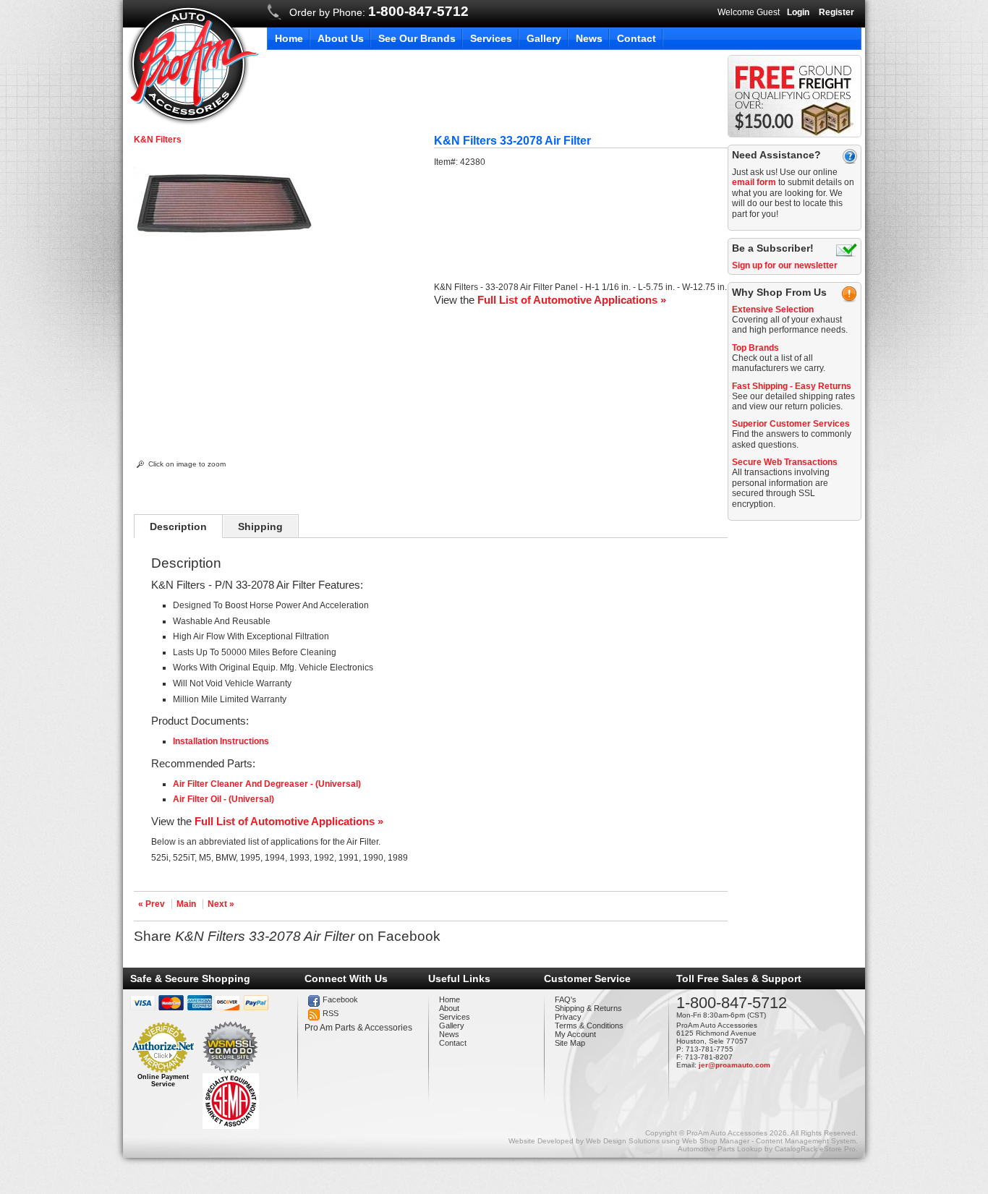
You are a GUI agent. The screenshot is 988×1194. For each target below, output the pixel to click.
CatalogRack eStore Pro (815, 1149)
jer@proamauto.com (734, 1065)
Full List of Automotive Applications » (571, 300)
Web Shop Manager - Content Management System (769, 1141)
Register (836, 12)
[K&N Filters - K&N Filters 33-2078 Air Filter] (224, 240)
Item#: (447, 162)
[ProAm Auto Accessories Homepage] (193, 64)
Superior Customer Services (791, 424)
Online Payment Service (163, 1080)
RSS (330, 1013)
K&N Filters (158, 140)
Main (186, 904)
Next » (221, 904)
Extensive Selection (773, 309)
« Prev (151, 904)
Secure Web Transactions (785, 462)
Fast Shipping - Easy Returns (791, 386)
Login (798, 12)
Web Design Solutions (623, 1141)
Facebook (340, 999)
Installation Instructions (221, 741)
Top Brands (755, 348)
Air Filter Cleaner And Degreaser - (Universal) (267, 784)
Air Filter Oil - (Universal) (223, 799)
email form (754, 182)
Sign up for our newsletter (785, 265)
